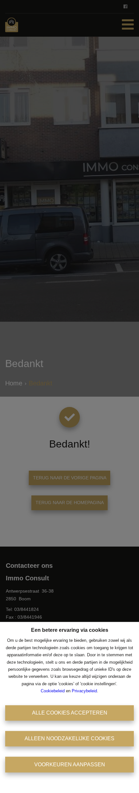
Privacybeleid (84, 690)
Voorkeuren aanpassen (69, 764)
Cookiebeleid (53, 690)
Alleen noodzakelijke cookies (69, 738)
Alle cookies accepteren (69, 712)
